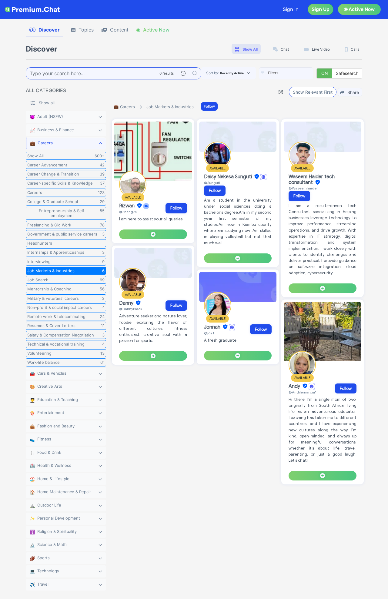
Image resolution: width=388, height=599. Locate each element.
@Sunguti (212, 182)
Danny (127, 303)
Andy (295, 386)
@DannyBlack (130, 308)
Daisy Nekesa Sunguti (228, 177)
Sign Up (320, 9)
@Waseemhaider (303, 188)
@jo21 (209, 333)
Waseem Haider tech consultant (312, 180)
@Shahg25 (128, 211)
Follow (209, 106)
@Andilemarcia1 (302, 392)
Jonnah (213, 327)
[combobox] (286, 73)
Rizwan (127, 206)
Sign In (291, 9)
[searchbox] (295, 73)
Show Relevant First (313, 92)
